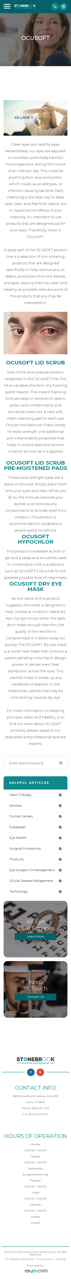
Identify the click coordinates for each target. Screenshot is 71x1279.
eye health (17, 838)
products (16, 859)
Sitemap (60, 1259)
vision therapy (20, 795)
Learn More (35, 936)
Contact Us (35, 997)
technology (18, 891)
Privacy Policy (44, 1259)
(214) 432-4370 (40, 1108)
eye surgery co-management (32, 870)
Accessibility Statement (19, 1259)
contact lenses (21, 816)
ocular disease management (31, 881)
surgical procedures (25, 848)
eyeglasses (17, 827)
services (15, 805)
